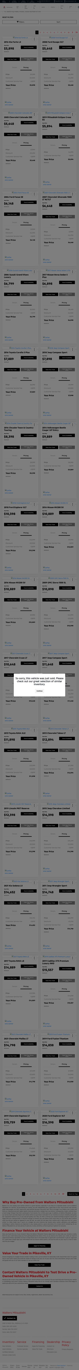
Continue (39, 691)
